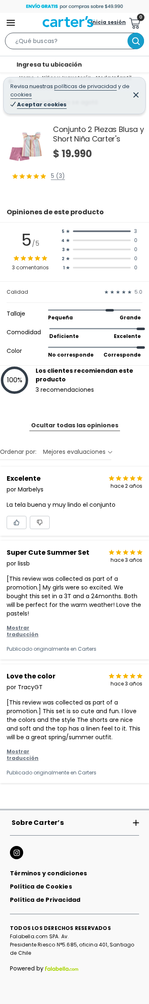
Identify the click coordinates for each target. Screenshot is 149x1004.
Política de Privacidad (45, 900)
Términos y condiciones (48, 873)
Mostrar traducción (22, 631)
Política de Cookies (41, 886)
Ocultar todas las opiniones (74, 425)
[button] (74, 43)
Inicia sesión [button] (108, 22)
